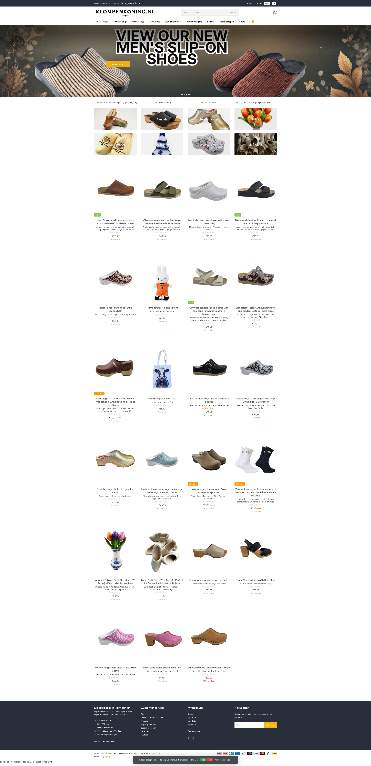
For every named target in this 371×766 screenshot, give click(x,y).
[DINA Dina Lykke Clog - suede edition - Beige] (209, 638)
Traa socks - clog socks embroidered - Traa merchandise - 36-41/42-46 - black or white (255, 492)
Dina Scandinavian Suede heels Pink (162, 667)
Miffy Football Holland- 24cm (162, 307)
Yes (203, 760)
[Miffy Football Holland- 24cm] (162, 278)
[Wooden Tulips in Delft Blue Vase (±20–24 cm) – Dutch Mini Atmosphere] (115, 550)
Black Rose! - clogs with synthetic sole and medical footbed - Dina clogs (256, 309)
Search (233, 12)
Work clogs (155, 21)
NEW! (105, 21)
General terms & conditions (152, 717)
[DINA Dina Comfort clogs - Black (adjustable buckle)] (209, 369)
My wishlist (192, 724)
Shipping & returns (148, 724)
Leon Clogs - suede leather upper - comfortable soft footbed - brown (115, 222)
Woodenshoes (172, 21)
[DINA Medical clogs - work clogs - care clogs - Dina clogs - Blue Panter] (255, 369)
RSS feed (144, 735)
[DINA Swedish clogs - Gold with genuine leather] (115, 459)
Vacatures (145, 731)
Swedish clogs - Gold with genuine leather (115, 491)
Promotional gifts (194, 21)
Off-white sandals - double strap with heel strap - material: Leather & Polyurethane (208, 310)
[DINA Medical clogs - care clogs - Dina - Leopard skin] (115, 278)
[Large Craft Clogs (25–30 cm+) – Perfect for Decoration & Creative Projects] (162, 550)
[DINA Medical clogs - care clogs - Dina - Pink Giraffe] (115, 638)
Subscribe (270, 725)
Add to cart (114, 244)
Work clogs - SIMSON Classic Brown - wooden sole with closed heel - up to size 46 (115, 401)
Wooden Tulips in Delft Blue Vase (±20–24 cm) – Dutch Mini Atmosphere (115, 582)
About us (144, 714)
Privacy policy (146, 721)
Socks (242, 21)
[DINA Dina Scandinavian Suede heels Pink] (162, 638)
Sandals (210, 21)
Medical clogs (138, 21)
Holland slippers (227, 21)
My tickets (192, 721)
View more (118, 64)
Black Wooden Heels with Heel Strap (255, 580)
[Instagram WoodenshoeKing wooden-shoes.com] (194, 738)
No (210, 760)
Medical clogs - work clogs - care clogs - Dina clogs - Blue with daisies (162, 491)
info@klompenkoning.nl (107, 734)
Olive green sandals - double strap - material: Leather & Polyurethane (162, 222)
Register (249, 3)
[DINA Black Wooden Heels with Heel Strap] (255, 550)
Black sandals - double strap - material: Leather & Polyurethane (255, 222)
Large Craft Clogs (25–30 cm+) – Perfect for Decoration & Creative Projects (162, 582)
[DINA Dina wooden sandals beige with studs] (209, 550)
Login (259, 3)
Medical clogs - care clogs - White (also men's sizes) (209, 222)
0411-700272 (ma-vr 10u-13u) (109, 731)
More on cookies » (223, 760)
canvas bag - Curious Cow (162, 398)
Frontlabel (155, 753)
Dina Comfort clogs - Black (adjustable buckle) (208, 400)
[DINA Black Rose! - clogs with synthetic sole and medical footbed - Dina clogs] (255, 278)
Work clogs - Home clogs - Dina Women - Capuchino (209, 491)
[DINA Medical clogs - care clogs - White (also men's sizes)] (209, 190)
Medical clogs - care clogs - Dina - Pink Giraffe (115, 669)
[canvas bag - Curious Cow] (162, 369)
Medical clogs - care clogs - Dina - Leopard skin (115, 309)
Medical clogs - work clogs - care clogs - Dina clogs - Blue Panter (255, 400)
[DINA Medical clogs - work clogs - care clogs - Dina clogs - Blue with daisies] (162, 459)
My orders (192, 717)
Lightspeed (109, 756)
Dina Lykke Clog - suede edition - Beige (209, 667)
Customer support (148, 728)
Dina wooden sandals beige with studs (209, 580)
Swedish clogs (120, 21)
